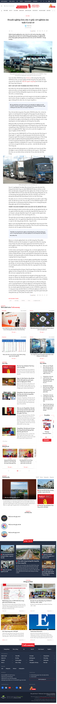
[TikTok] (52, 1)
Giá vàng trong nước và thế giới (10, 631)
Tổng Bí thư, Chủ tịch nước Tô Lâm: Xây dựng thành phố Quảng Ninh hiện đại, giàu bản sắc (26, 430)
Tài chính (16, 10)
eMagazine (52, 477)
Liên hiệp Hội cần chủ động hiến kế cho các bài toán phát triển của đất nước (26, 462)
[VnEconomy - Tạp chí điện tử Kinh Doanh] (28, 645)
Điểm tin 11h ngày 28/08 (14, 524)
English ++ (35, 1)
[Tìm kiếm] (5, 6)
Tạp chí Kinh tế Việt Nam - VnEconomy (47, 697)
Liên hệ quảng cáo (42, 679)
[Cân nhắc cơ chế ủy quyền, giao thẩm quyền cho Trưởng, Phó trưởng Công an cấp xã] (48, 564)
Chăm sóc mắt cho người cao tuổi (6, 570)
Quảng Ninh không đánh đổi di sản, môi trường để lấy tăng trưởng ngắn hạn (10, 462)
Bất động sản (50, 10)
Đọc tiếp (4, 363)
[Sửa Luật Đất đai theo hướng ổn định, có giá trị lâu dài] (7, 549)
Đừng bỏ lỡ (5, 446)
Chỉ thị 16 (28, 78)
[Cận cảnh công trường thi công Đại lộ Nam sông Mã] (28, 552)
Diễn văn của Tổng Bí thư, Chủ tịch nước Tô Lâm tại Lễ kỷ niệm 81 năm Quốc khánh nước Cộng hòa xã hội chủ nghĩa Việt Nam (26, 411)
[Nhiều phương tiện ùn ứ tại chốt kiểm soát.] (28, 156)
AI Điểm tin (28, 512)
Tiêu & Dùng (12, 1)
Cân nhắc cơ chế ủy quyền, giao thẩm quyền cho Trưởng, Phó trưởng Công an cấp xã (48, 572)
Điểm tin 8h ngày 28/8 (14, 532)
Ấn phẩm (47, 415)
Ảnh (2, 668)
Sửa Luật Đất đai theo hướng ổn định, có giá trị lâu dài (46, 491)
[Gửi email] (42, 31)
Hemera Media (20, 696)
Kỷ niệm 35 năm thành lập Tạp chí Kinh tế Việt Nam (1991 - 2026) (41, 601)
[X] (44, 1)
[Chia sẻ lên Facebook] (38, 31)
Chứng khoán (4, 1)
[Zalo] (46, 1)
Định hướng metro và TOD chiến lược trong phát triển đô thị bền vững (13, 601)
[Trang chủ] (1, 10)
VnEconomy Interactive (36, 631)
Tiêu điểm (6, 10)
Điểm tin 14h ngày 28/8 (14, 516)
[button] (29, 471)
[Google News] (54, 1)
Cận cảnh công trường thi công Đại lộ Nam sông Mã (27, 562)
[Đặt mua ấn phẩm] (52, 6)
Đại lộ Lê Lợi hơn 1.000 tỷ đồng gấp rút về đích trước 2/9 (48, 556)
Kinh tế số (21, 10)
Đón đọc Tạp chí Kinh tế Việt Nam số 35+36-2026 (25, 366)
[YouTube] (49, 1)
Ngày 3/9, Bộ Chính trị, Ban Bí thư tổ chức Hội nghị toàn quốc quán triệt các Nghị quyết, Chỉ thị (25, 380)
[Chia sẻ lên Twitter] (40, 31)
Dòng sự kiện (28, 582)
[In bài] (9, 31)
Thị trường (35, 10)
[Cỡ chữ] (12, 31)
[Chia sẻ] (47, 31)
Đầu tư (10, 10)
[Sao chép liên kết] (44, 31)
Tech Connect (28, 1)
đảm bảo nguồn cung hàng (28, 81)
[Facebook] (41, 1)
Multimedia (6, 477)
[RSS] (20, 687)
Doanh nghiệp (42, 10)
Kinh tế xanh (28, 10)
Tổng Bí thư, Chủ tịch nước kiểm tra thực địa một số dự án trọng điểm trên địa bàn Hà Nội (26, 394)
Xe (17, 1)
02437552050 (33, 676)
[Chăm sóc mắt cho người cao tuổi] (7, 564)
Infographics (46, 477)
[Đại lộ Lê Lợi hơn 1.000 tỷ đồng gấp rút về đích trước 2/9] (48, 549)
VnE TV (21, 1)
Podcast (41, 477)
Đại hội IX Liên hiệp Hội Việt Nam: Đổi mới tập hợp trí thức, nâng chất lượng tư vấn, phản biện (48, 388)
